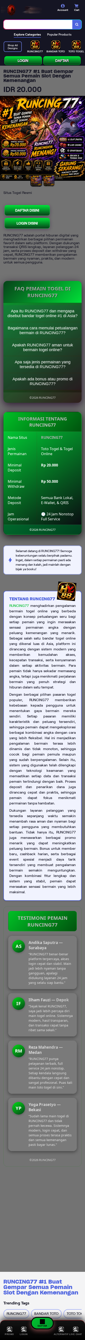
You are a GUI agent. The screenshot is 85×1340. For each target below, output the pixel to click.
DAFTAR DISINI (27, 210)
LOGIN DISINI (27, 223)
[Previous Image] (3, 139)
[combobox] (38, 24)
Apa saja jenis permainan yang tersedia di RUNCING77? (42, 364)
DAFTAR (62, 61)
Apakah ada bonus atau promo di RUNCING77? (42, 381)
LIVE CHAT (75, 1334)
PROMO (9, 1334)
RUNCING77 (19, 606)
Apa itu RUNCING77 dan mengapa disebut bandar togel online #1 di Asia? (42, 313)
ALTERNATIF (61, 1334)
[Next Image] (81, 139)
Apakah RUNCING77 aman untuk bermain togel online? (42, 347)
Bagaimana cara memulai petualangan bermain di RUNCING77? (43, 330)
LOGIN (23, 61)
